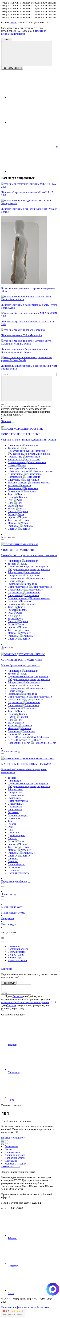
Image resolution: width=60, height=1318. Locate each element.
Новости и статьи (17, 960)
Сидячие (13, 858)
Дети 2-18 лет (15, 740)
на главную (7, 1137)
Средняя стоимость (18, 873)
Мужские (6, 537)
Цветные (13, 528)
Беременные (15, 488)
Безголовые (14, 491)
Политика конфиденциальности (18, 1307)
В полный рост (16, 864)
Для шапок (14, 832)
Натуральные (15, 459)
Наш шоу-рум (8, 924)
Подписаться (9, 983)
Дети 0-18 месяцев (18, 737)
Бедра (11, 505)
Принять (7, 39)
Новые (12, 465)
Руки (11, 500)
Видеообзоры (15, 957)
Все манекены (9, 751)
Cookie (13, 22)
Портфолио (7, 918)
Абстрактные (15, 456)
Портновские (15, 476)
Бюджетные (14, 867)
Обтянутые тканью (18, 471)
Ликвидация (15, 445)
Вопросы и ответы (15, 1157)
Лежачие (13, 861)
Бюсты (12, 508)
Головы (12, 497)
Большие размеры (18, 482)
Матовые (13, 523)
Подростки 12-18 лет (19, 742)
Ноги (11, 502)
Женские (6, 421)
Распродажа (14, 468)
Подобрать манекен (12, 68)
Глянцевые (14, 525)
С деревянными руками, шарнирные (28, 450)
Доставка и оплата (18, 949)
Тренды (12, 448)
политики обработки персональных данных (25, 1002)
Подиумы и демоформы (14, 881)
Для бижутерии (16, 835)
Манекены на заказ (11, 907)
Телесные (13, 520)
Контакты (6, 968)
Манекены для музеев (13, 912)
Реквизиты (43, 1307)
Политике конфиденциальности (23, 32)
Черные (12, 517)
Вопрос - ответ (16, 954)
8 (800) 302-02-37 (10, 1166)
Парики (12, 511)
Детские (5, 647)
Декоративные (16, 474)
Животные (7, 894)
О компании (14, 946)
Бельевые (13, 485)
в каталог (19, 1137)
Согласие (17, 996)
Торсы (11, 494)
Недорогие (14, 870)
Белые (11, 514)
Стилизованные (17, 462)
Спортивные (15, 479)
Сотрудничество (17, 951)
